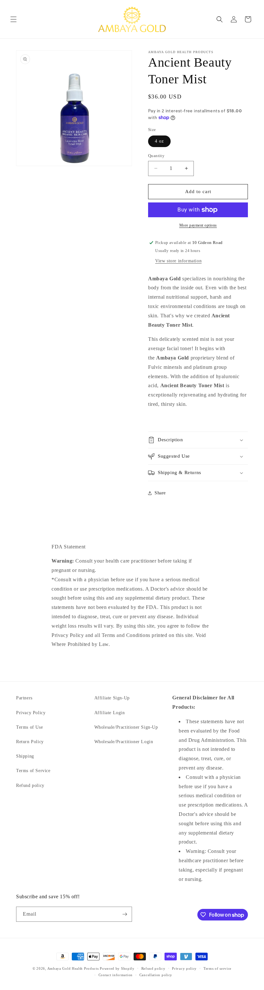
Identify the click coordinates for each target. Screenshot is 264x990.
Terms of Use (29, 727)
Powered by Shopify (117, 968)
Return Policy (30, 741)
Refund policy (30, 785)
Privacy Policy (30, 712)
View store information (178, 260)
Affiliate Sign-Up (112, 698)
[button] (13, 19)
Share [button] (160, 492)
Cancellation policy (155, 975)
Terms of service (217, 968)
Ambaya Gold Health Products (73, 968)
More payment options (198, 225)
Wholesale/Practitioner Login (123, 741)
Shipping (25, 756)
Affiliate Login (109, 712)
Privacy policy (184, 968)
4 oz (159, 141)
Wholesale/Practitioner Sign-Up (126, 727)
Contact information (116, 975)
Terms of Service (33, 770)
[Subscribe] (125, 914)
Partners (24, 698)
